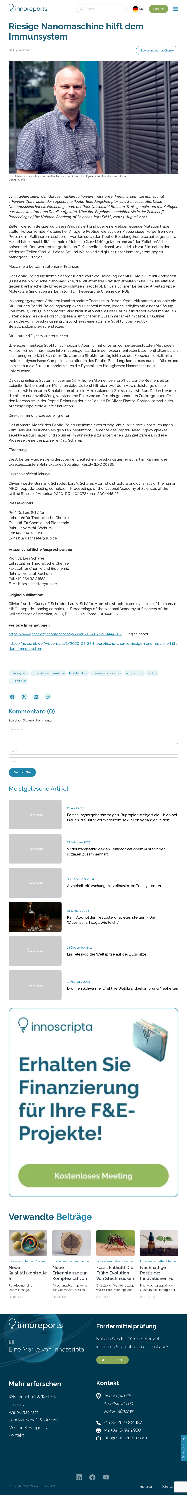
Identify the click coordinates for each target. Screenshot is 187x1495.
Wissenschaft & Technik (32, 1397)
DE (140, 8)
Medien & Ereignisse (29, 1427)
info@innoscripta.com (125, 1437)
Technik (16, 1404)
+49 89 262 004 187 (123, 1422)
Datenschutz (170, 1486)
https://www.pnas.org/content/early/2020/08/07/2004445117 (65, 634)
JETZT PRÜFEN (112, 1360)
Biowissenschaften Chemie (157, 50)
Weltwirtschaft (23, 1412)
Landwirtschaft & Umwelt (34, 1420)
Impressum (147, 1486)
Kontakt (158, 9)
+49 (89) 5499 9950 (122, 1430)
